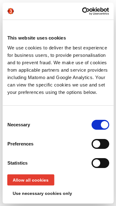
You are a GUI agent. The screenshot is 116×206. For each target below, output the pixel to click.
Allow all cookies (31, 179)
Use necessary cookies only (42, 193)
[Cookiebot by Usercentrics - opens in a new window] (82, 11)
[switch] (100, 144)
